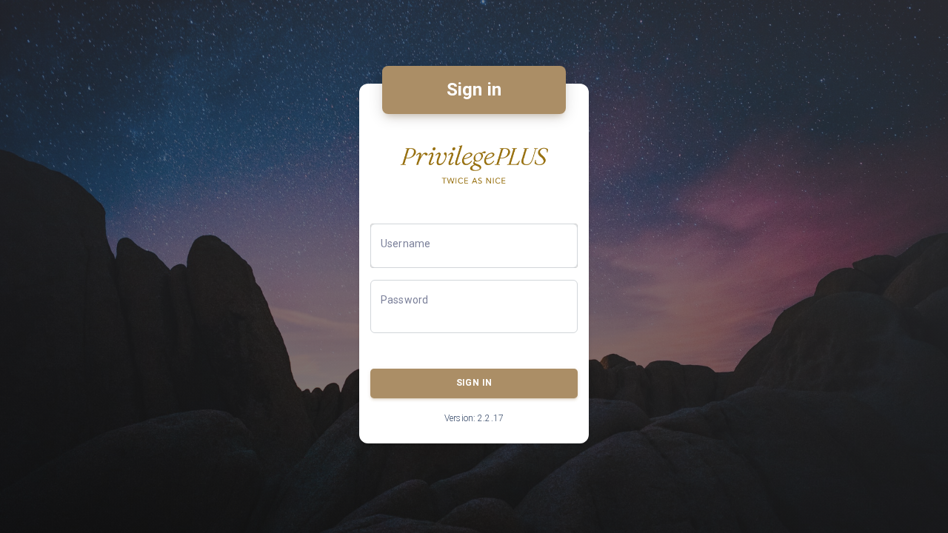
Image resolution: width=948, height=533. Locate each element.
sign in (474, 383)
